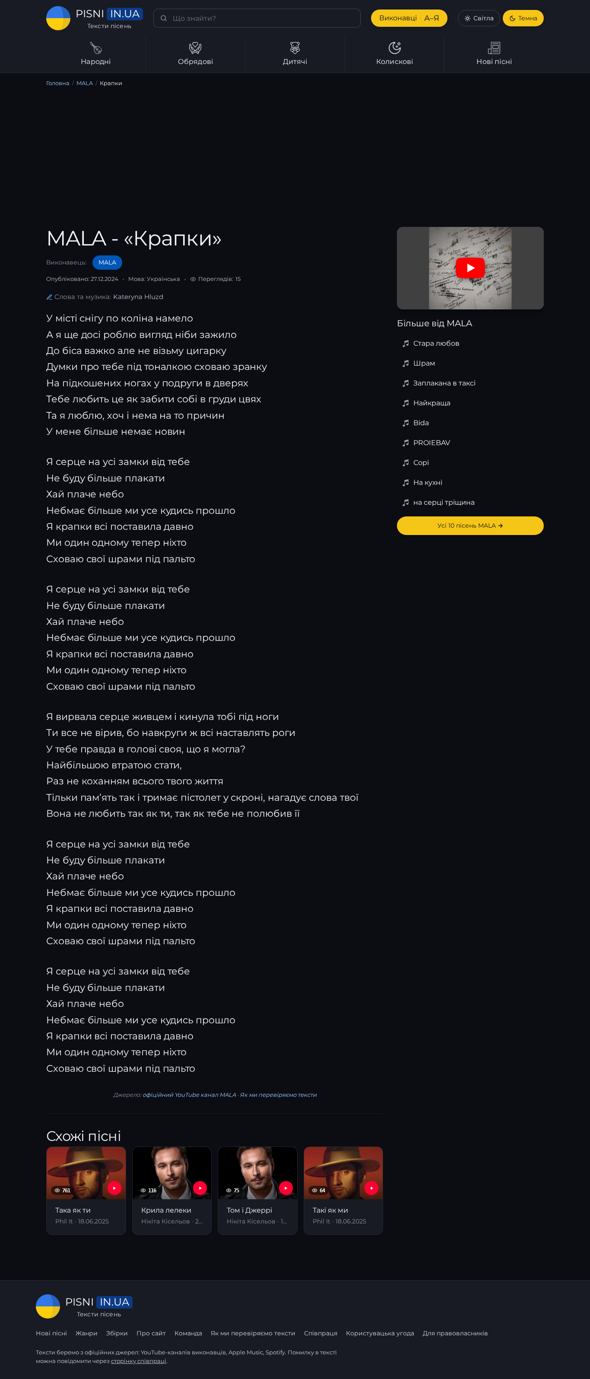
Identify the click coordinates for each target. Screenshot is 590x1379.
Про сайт (151, 1333)
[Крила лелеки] (172, 1191)
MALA (84, 83)
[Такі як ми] (343, 1191)
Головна (58, 83)
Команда (188, 1333)
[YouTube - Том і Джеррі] (286, 1188)
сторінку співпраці (138, 1360)
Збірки (117, 1333)
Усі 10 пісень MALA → (470, 525)
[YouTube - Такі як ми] (371, 1188)
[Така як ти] (86, 1191)
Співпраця (320, 1333)
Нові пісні (51, 1333)
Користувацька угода (380, 1333)
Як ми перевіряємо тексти (278, 1094)
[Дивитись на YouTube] (470, 268)
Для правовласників (455, 1333)
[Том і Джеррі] (257, 1191)
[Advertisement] (295, 158)
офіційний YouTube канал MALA (189, 1094)
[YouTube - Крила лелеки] (200, 1188)
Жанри (87, 1333)
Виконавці (409, 18)
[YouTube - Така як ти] (114, 1188)
